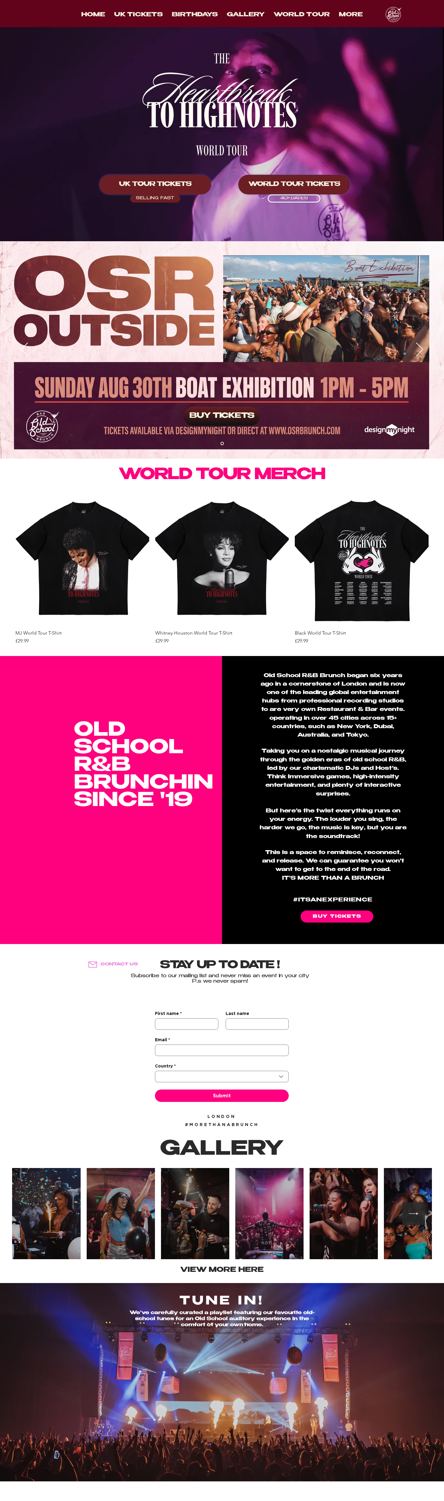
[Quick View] (82, 558)
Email (162, 1039)
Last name (237, 1013)
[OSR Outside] (222, 443)
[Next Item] (413, 1213)
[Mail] (93, 965)
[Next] (419, 350)
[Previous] (24, 350)
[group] (222, 568)
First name (168, 1013)
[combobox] (222, 1076)
